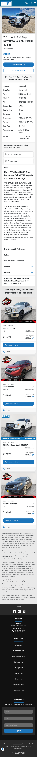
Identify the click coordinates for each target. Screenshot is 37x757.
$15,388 (7, 337)
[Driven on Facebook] (13, 611)
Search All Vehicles (18, 656)
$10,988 (7, 512)
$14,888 (7, 395)
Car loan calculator (18, 651)
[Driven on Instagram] (23, 611)
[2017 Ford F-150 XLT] (18, 310)
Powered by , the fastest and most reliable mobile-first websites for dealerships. (18, 746)
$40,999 (7, 454)
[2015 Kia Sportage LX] (18, 485)
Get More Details (12, 345)
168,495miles (29, 389)
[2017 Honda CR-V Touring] (18, 368)
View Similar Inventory (19, 70)
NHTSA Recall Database (28, 597)
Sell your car (18, 662)
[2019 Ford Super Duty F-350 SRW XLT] (18, 427)
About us (18, 645)
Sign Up (18, 731)
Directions (18, 679)
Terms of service (18, 690)
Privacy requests (18, 685)
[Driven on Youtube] (18, 611)
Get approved (18, 668)
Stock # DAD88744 (8, 442)
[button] (27, 3)
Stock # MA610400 (8, 384)
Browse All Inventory (18, 64)
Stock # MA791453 (8, 501)
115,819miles (29, 506)
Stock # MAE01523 (8, 325)
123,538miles (29, 448)
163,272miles (29, 331)
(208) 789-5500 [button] (20, 631)
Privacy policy (18, 673)
